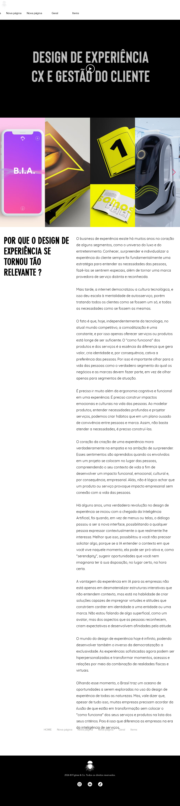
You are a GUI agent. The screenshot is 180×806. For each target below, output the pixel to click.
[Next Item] (174, 172)
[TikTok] (100, 784)
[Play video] (90, 68)
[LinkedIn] (90, 784)
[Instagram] (79, 784)
